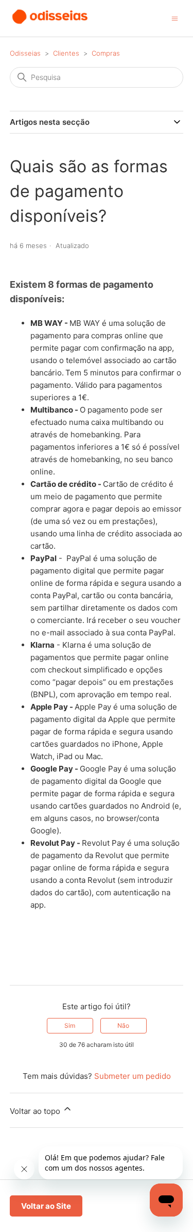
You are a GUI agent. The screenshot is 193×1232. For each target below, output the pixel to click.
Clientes (66, 53)
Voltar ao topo (36, 1111)
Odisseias (25, 53)
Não (123, 1025)
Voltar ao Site (46, 1206)
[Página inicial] (50, 23)
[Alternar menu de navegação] (174, 17)
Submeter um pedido (132, 1076)
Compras (106, 53)
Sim (69, 1025)
